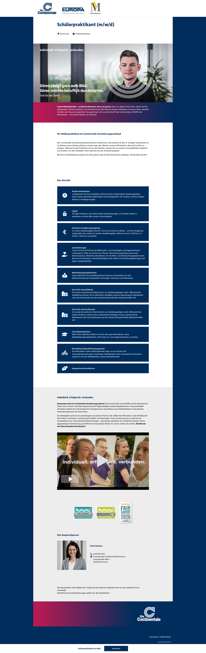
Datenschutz (165, 637)
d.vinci (169, 642)
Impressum (154, 637)
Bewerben (116, 648)
